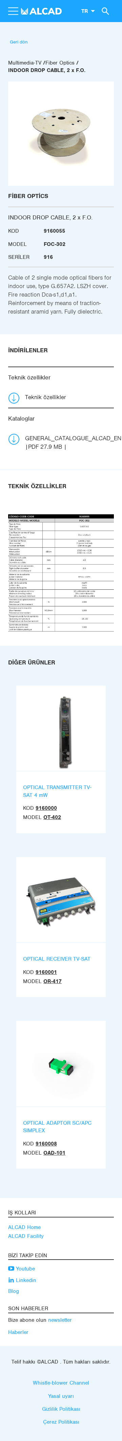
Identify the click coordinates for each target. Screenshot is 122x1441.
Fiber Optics (60, 62)
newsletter (60, 1320)
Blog (13, 1291)
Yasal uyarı (61, 1396)
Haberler (18, 1332)
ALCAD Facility (26, 1236)
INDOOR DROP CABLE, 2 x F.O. (46, 70)
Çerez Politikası (61, 1422)
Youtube (24, 1268)
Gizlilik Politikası (61, 1409)
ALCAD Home (24, 1227)
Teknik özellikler (45, 397)
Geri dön (19, 42)
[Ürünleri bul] (104, 11)
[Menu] (13, 11)
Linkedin (25, 1280)
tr (84, 10)
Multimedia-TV (24, 62)
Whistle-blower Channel (61, 1383)
